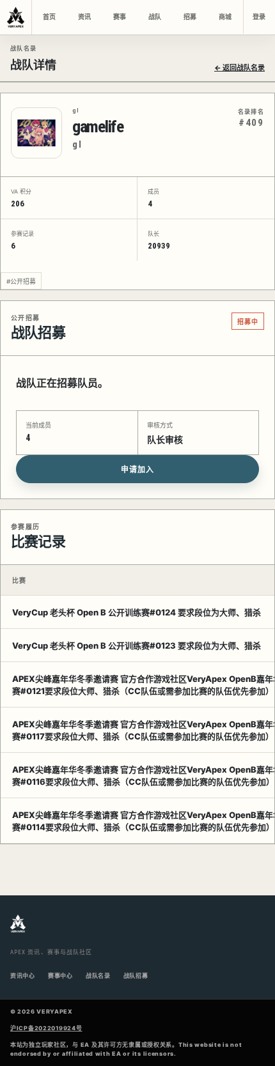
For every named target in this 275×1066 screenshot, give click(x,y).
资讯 (84, 16)
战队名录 (98, 975)
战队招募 (135, 975)
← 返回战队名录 (239, 67)
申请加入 (137, 469)
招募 (190, 16)
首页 (49, 16)
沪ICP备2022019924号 (46, 1027)
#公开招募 (21, 281)
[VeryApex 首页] (16, 17)
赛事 (119, 16)
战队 (154, 16)
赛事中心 (60, 975)
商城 (225, 16)
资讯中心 (22, 975)
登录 (259, 16)
